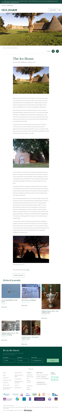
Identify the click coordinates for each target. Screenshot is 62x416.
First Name (6, 357)
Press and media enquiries (19, 382)
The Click (11, 410)
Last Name (20, 357)
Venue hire (5, 382)
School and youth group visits (7, 388)
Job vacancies (18, 372)
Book (53, 10)
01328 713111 (43, 376)
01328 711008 (46, 378)
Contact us (6, 377)
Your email (34, 357)
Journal (8, 48)
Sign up (53, 360)
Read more (4, 307)
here (28, 269)
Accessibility (18, 387)
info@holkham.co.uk (40, 382)
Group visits (6, 385)
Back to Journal (18, 275)
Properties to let (7, 380)
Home (4, 48)
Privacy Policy (18, 379)
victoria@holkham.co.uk (41, 384)
